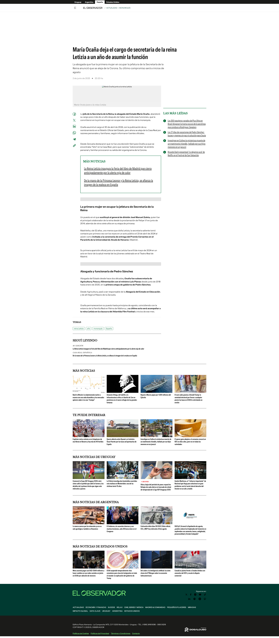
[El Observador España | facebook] (191, 594)
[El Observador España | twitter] (186, 594)
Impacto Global (80, 611)
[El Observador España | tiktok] (205, 594)
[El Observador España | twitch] (205, 599)
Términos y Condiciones (120, 633)
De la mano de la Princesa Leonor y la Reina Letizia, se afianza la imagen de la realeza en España (105, 356)
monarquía (98, 328)
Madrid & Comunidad (155, 607)
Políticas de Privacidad (100, 633)
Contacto (136, 633)
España (100, 2)
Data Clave (95, 611)
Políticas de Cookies (81, 633)
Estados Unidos (112, 2)
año (88, 328)
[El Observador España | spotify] (194, 599)
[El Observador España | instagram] (195, 594)
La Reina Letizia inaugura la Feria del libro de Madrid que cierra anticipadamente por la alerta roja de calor (108, 349)
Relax (119, 607)
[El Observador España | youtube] (200, 594)
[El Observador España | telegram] (199, 599)
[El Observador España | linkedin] (189, 599)
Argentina (89, 2)
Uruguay (77, 2)
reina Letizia (79, 328)
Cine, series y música (134, 607)
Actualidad (111, 8)
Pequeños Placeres (176, 607)
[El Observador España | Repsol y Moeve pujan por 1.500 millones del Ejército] (156, 392)
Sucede (111, 607)
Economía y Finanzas (96, 607)
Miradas (192, 607)
